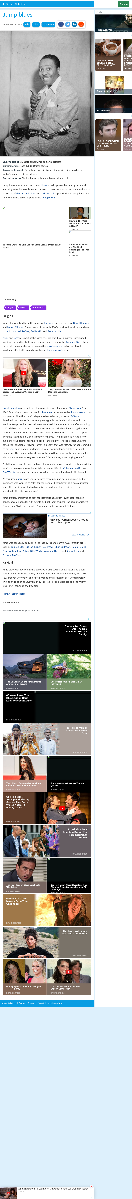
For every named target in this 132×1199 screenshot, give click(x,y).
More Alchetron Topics (14, 551)
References (38, 270)
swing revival (48, 198)
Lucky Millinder (15, 290)
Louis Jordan (9, 294)
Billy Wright (36, 508)
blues (44, 185)
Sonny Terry (73, 508)
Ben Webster (9, 429)
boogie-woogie (54, 309)
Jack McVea (23, 294)
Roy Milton (23, 508)
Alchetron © (54, 959)
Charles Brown (62, 504)
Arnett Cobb (54, 294)
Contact (41, 959)
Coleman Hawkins (72, 425)
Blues (5, 300)
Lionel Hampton (81, 285)
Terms (21, 959)
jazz (16, 300)
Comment (48, 24)
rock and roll (47, 193)
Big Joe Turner (33, 504)
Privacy (31, 959)
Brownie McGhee (12, 512)
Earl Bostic (36, 294)
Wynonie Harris (52, 508)
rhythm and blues (25, 193)
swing (13, 406)
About (9, 959)
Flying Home (75, 365)
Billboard (75, 373)
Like (36, 24)
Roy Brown (47, 504)
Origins (10, 270)
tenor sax (47, 369)
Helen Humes (79, 504)
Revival (23, 270)
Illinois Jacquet (78, 369)
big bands (49, 285)
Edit (27, 24)
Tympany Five (73, 304)
